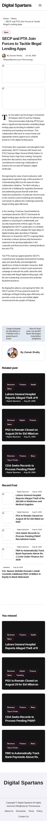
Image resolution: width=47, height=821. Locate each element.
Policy (39, 811)
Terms (31, 811)
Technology (27, 60)
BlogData (20, 806)
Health (33, 385)
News (6, 32)
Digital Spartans (16, 5)
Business (11, 385)
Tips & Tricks (12, 460)
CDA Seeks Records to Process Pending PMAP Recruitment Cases (20, 469)
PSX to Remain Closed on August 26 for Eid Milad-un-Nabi (22, 433)
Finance (23, 385)
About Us (9, 811)
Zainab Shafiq (32, 352)
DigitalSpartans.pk (12, 60)
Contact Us (23, 816)
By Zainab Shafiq (14, 56)
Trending (20, 675)
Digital (22, 420)
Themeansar (34, 806)
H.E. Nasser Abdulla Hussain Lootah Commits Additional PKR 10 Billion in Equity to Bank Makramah (21, 574)
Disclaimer (21, 811)
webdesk (6, 567)
